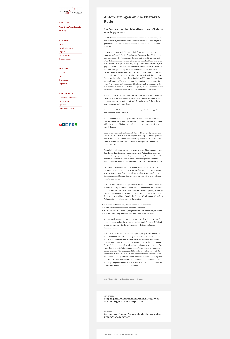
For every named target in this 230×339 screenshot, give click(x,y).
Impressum (63, 84)
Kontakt (62, 73)
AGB (60, 76)
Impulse (62, 52)
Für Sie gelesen (64, 55)
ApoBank (62, 105)
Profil (61, 45)
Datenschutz (63, 80)
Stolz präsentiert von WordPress (125, 334)
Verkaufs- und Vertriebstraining (70, 27)
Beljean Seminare (65, 101)
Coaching (62, 31)
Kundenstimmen (65, 59)
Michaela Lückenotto (127, 279)
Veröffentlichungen (66, 48)
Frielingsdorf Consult (66, 108)
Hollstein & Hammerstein (68, 98)
